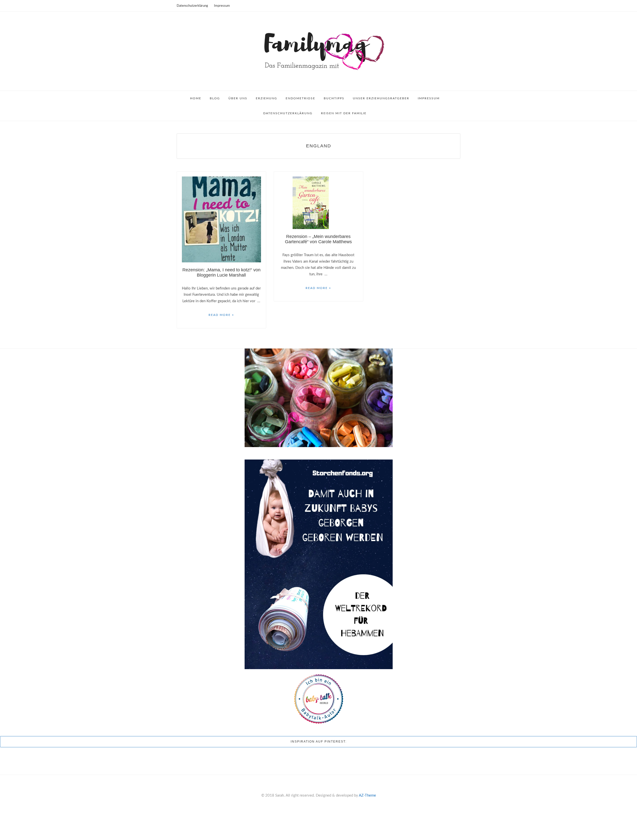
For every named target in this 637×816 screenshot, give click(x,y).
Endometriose (300, 98)
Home (195, 98)
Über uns (237, 98)
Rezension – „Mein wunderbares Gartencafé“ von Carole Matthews (318, 239)
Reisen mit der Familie (344, 113)
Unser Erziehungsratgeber (381, 98)
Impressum (222, 5)
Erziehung (266, 98)
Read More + (221, 314)
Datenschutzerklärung (192, 5)
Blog (215, 98)
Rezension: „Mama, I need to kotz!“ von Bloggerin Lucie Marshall (221, 272)
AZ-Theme (367, 795)
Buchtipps (334, 98)
